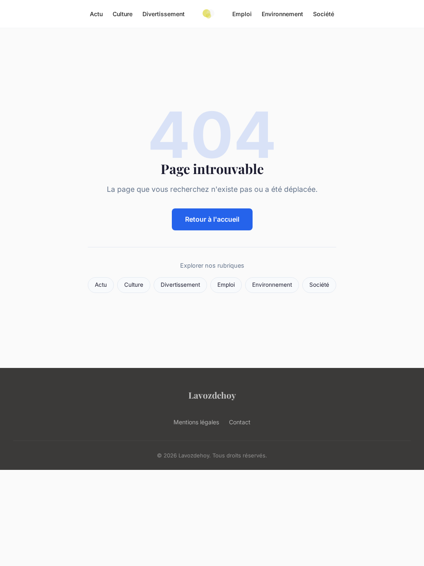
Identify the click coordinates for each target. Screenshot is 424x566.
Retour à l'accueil (212, 219)
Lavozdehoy (212, 395)
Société (323, 13)
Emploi (242, 13)
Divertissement (163, 13)
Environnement (282, 13)
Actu (96, 13)
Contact (240, 422)
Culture (122, 13)
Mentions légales (196, 422)
